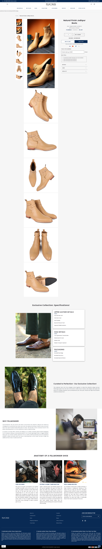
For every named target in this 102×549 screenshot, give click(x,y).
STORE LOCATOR (81, 8)
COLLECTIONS (44, 8)
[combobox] (80, 34)
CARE (63, 68)
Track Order (32, 523)
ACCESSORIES (54, 8)
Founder (58, 513)
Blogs (57, 518)
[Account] (91, 4)
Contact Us (58, 515)
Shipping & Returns (34, 520)
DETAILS (64, 64)
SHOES (35, 8)
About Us (32, 513)
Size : (76, 34)
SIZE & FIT (64, 71)
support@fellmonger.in (95, 1)
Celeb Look (72, 8)
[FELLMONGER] (51, 4)
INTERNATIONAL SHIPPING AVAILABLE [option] (51, 1)
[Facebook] (83, 521)
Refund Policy (59, 523)
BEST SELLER (28, 8)
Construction (32, 515)
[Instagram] (85, 521)
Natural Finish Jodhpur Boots (27, 15)
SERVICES (64, 8)
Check (86, 52)
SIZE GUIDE (71, 38)
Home (17, 15)
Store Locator (13, 1)
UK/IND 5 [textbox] (79, 34)
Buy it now (81, 41)
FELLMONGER (51, 547)
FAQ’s (31, 518)
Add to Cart (68, 41)
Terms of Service (59, 520)
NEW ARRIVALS (20, 8)
